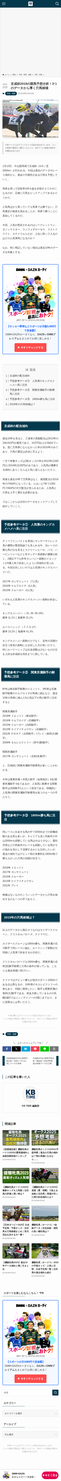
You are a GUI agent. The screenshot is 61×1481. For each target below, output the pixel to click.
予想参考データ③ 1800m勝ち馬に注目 (32, 399)
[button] (7, 1049)
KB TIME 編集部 (30, 1105)
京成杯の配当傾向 (20, 375)
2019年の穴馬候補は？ (22, 404)
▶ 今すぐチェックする (30, 347)
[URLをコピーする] (54, 1049)
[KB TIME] (30, 4)
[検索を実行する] (55, 1393)
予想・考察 (11, 93)
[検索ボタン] (57, 4)
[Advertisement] (30, 41)
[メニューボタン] (4, 4)
